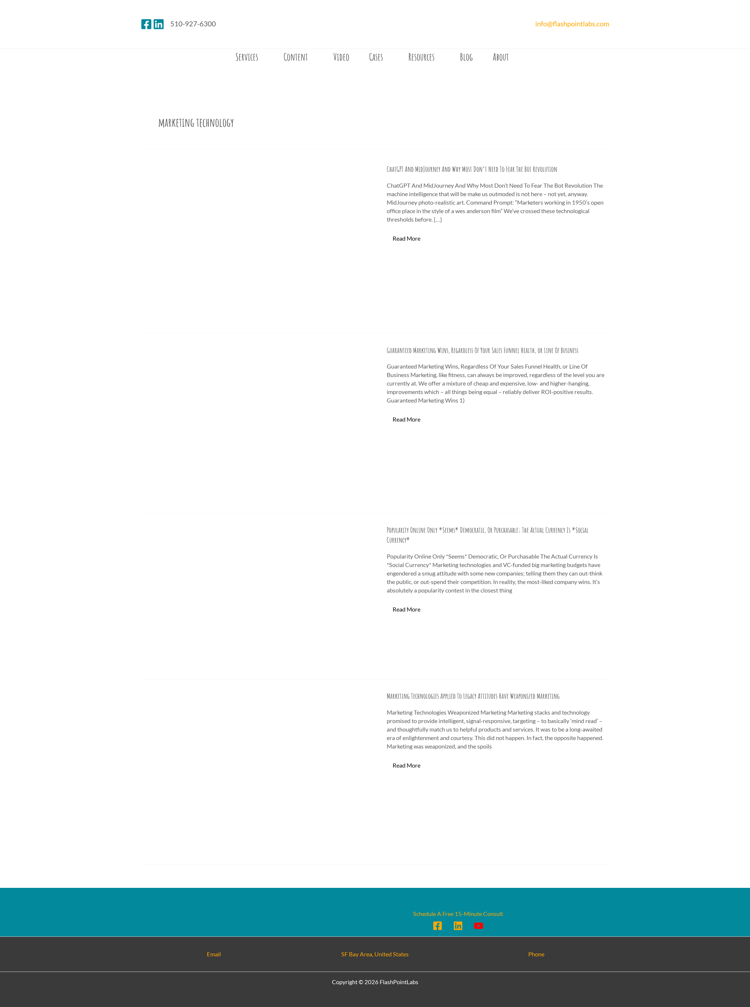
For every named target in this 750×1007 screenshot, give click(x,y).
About (501, 56)
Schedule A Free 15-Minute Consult (458, 913)
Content (296, 56)
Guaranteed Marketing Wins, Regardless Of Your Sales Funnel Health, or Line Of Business (482, 350)
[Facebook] (146, 24)
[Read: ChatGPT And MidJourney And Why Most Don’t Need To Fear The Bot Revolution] (258, 242)
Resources (421, 56)
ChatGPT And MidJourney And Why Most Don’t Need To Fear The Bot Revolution (472, 169)
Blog (466, 56)
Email (214, 954)
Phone (536, 954)
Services (247, 56)
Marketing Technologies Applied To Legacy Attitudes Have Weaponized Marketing (473, 696)
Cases (376, 56)
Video (341, 56)
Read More (407, 237)
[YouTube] (478, 926)
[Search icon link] (145, 56)
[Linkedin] (158, 24)
